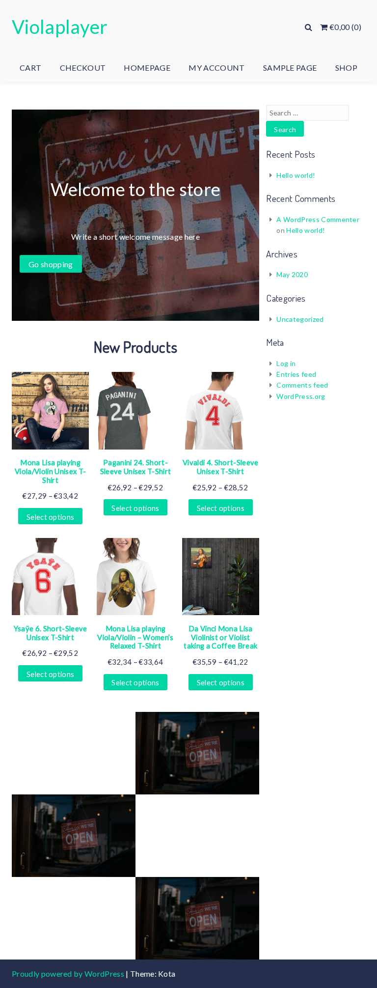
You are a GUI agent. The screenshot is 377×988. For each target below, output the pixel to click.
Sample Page (290, 67)
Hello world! (295, 175)
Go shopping (50, 264)
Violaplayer (60, 26)
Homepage (147, 67)
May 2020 (292, 274)
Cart (30, 67)
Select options (50, 516)
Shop (346, 67)
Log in (286, 363)
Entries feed (296, 374)
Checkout (83, 67)
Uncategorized (299, 319)
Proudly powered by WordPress (69, 973)
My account (216, 67)
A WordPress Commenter (317, 219)
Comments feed (302, 385)
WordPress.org (300, 396)
